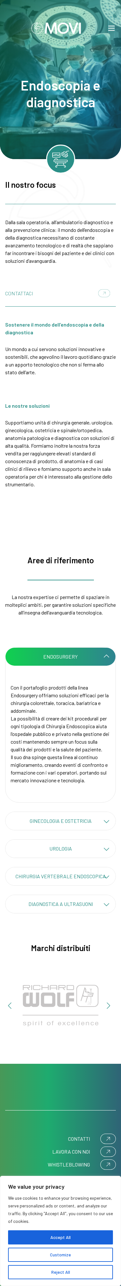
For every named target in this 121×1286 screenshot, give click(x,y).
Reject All (60, 1272)
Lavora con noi (71, 1151)
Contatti (79, 1139)
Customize (60, 1254)
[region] (60, 1231)
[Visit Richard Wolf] (60, 1005)
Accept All (60, 1237)
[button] (9, 1006)
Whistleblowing (69, 1164)
